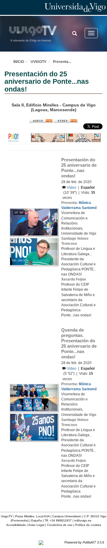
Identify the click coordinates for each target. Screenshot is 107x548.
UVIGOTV (38, 62)
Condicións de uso (60, 525)
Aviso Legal (36, 525)
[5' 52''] (34, 397)
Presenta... (62, 62)
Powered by (84, 542)
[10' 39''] (34, 222)
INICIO (18, 62)
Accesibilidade (16, 525)
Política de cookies (88, 525)
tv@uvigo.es (82, 520)
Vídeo (72, 187)
